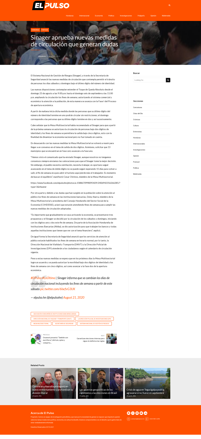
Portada (44, 30)
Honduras (70, 16)
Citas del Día (138, 113)
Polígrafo (141, 16)
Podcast (136, 162)
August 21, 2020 (73, 297)
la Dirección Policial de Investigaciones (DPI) (94, 319)
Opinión (153, 16)
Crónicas (136, 120)
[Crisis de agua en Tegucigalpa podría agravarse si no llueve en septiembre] (147, 383)
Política (111, 16)
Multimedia (166, 16)
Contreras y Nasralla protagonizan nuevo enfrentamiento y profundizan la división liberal (52, 389)
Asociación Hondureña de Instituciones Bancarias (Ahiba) (55, 314)
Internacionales (139, 144)
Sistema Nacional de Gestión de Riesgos (94, 323)
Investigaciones (126, 16)
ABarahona (42, 56)
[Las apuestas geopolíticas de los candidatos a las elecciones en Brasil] (100, 383)
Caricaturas (137, 107)
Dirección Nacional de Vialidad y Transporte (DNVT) (53, 319)
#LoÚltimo (48, 278)
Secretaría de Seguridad (64, 323)
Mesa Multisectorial (41, 323)
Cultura (136, 126)
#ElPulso (36, 278)
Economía (99, 16)
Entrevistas (137, 132)
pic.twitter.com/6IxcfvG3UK (57, 289)
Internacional (84, 16)
